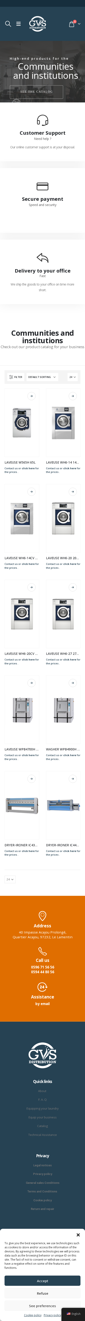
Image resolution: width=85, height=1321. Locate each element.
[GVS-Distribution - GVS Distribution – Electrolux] (37, 23)
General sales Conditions (42, 1182)
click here (28, 468)
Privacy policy (52, 1315)
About (42, 1091)
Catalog (42, 1126)
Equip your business (43, 1117)
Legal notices (42, 1165)
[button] (78, 1234)
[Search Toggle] (8, 24)
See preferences (42, 1306)
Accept (42, 1281)
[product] (22, 423)
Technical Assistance (42, 1135)
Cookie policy (32, 1315)
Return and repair (42, 1209)
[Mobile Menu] (18, 24)
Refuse (42, 1293)
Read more (31, 396)
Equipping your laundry (43, 1108)
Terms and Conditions (42, 1191)
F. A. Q (42, 1100)
